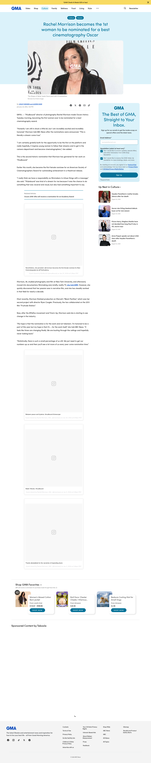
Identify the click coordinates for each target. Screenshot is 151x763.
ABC (104, 734)
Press (84, 742)
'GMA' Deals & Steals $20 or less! (75, 2)
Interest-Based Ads (89, 732)
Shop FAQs (106, 727)
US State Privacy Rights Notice (113, 169)
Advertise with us (68, 747)
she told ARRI (72, 285)
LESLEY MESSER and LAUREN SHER (30, 104)
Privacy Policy (133, 167)
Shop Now (37, 610)
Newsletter (133, 8)
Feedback (86, 745)
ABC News (106, 731)
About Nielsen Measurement (87, 737)
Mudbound (43, 273)
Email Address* (106, 137)
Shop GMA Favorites (27, 584)
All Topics (106, 742)
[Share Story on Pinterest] (80, 105)
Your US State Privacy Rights (90, 728)
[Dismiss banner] (148, 2)
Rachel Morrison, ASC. (44, 418)
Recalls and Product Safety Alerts (130, 731)
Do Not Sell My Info (69, 738)
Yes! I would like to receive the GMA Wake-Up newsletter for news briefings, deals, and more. (119, 159)
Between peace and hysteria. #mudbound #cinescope (43, 414)
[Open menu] (97, 8)
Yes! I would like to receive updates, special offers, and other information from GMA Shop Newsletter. (120, 153)
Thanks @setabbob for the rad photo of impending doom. (44, 563)
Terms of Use (132, 165)
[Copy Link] (89, 105)
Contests (65, 727)
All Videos (106, 738)
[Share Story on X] (75, 105)
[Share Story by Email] (84, 105)
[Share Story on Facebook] (71, 105)
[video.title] (75, 67)
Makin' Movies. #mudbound (34, 489)
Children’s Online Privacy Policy (68, 743)
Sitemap (126, 727)
